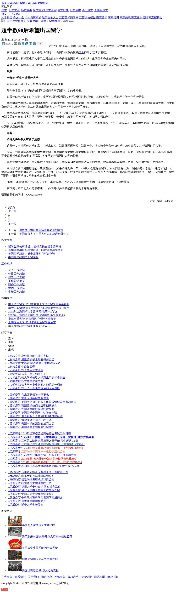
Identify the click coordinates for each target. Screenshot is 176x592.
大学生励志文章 (33, 381)
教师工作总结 (16, 288)
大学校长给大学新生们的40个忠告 (44, 377)
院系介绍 (14, 483)
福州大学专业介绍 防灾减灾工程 (40, 486)
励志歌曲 (63, 10)
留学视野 (54, 21)
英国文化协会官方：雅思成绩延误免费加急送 (48, 401)
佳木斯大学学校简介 (33, 501)
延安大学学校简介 (32, 504)
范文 (4, 13)
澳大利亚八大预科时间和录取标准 (42, 416)
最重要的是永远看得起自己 (37, 359)
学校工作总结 (16, 291)
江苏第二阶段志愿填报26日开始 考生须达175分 (49, 440)
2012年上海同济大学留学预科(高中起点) (32, 311)
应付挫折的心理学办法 (35, 355)
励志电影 (38, 10)
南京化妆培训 (139, 17)
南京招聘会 (155, 17)
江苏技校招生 (87, 17)
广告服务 (6, 576)
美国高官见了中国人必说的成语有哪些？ (44, 233)
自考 (34, 3)
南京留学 (101, 17)
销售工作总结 (16, 277)
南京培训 (113, 17)
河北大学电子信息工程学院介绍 (40, 490)
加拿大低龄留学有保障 (35, 398)
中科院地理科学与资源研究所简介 (42, 497)
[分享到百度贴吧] (30, 44)
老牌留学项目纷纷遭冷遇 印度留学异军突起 (35, 250)
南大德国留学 (16, 304)
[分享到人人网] (27, 44)
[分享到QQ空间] (15, 44)
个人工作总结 (16, 270)
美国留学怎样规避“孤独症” (37, 427)
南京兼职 (125, 17)
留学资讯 (14, 394)
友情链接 (86, 576)
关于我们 (33, 576)
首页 (4, 3)
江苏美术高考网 (68, 17)
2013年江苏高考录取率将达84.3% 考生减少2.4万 (50, 465)
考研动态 (14, 472)
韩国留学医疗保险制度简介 (37, 409)
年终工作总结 (16, 273)
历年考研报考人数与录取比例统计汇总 (44, 472)
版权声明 (73, 576)
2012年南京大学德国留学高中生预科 (47, 304)
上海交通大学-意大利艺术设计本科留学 (32, 318)
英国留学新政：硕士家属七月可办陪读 (31, 253)
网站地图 (99, 576)
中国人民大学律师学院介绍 (37, 493)
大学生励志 (101, 10)
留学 (22, 3)
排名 (81, 52)
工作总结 (14, 13)
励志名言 (50, 10)
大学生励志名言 (33, 370)
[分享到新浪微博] (19, 44)
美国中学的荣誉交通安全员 (37, 423)
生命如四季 (28, 366)
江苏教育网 (31, 21)
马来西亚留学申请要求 (35, 394)
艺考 (28, 3)
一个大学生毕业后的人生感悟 (42, 388)
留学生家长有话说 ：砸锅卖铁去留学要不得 (34, 246)
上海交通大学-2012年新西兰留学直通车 (32, 322)
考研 (16, 3)
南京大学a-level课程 (20, 326)
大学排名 (6, 17)
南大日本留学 (16, 307)
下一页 (12, 223)
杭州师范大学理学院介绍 (36, 483)
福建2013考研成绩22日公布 (37, 479)
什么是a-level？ (42, 326)
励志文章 (14, 10)
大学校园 (42, 3)
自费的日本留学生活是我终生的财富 (41, 230)
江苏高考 (14, 433)
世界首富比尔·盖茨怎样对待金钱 (41, 363)
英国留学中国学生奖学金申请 (39, 412)
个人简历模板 (33, 17)
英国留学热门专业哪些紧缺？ (39, 405)
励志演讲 (75, 10)
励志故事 (26, 10)
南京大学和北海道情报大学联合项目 (47, 307)
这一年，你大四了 (35, 373)
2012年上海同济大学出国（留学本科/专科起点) (36, 315)
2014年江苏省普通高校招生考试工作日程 (46, 433)
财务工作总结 (16, 284)
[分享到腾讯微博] (23, 44)
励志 (4, 10)
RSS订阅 (112, 576)
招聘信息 (46, 576)
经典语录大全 (50, 17)
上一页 (12, 210)
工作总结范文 (16, 280)
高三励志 (87, 10)
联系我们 (20, 576)
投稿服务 (59, 576)
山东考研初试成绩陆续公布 (37, 475)
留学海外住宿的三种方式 (36, 419)
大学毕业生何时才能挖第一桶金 (43, 384)
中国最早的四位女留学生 (23, 257)
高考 (10, 3)
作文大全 (18, 17)
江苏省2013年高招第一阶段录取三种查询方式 (48, 455)
